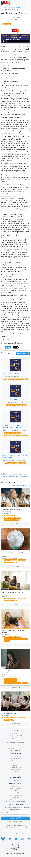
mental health (7, 24)
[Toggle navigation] (27, 3)
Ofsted (24, 405)
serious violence (16, 379)
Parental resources (14, 7)
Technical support (15, 769)
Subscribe (14, 818)
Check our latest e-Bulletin (15, 821)
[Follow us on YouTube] (16, 839)
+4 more (14, 562)
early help (7, 600)
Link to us (15, 774)
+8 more (16, 519)
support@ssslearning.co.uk (16, 742)
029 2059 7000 (16, 745)
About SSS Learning (15, 756)
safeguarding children (11, 515)
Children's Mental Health (10, 713)
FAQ (15, 763)
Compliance (15, 761)
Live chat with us (15, 772)
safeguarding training (11, 681)
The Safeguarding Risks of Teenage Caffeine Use (13, 553)
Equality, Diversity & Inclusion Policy (15, 801)
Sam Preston (16, 17)
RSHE (12, 719)
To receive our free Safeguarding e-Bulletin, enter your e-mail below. (15, 808)
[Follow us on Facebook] (22, 839)
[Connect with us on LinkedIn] (29, 839)
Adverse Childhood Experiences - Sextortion (12, 671)
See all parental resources (20, 485)
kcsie (9, 379)
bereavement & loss (12, 463)
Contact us (15, 765)
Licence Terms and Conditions (15, 793)
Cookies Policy (15, 786)
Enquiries (15, 780)
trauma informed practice (11, 435)
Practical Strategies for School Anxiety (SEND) (14, 631)
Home (4, 7)
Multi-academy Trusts (16, 758)
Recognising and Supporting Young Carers (13, 593)
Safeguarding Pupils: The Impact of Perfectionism (13, 510)
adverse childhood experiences (13, 433)
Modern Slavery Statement (15, 795)
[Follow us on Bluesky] (3, 839)
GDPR (15, 790)
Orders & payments (15, 767)
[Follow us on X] (10, 839)
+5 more (25, 683)
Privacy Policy (15, 797)
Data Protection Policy (15, 788)
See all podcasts (22, 353)
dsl (6, 379)
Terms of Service (16, 833)
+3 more (25, 379)
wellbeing (18, 405)
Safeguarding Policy (15, 799)
